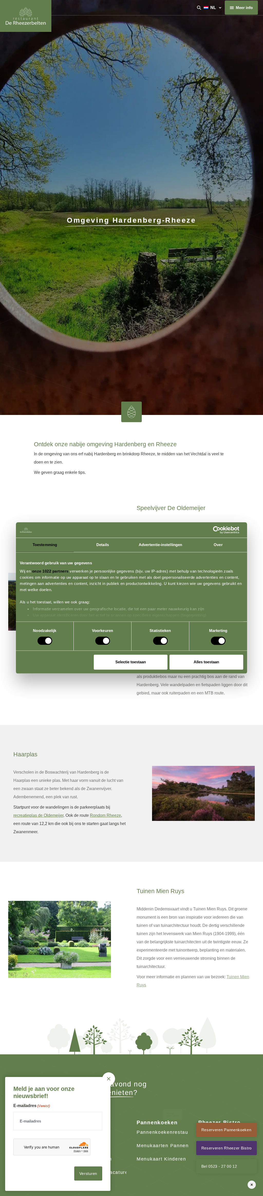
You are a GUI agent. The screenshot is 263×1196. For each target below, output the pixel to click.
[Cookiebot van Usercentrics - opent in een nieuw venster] (220, 530)
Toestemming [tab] (45, 544)
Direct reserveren (172, 1089)
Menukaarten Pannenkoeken (171, 1145)
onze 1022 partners (50, 571)
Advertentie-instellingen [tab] (160, 544)
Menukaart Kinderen (161, 1159)
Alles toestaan (206, 662)
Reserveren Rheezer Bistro (226, 1148)
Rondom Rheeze (105, 815)
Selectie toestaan (130, 662)
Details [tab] (102, 544)
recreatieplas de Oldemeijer (38, 815)
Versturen (88, 1173)
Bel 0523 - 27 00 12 (219, 1166)
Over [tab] (218, 544)
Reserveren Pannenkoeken (226, 1130)
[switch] (97, 639)
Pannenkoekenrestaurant (167, 1132)
